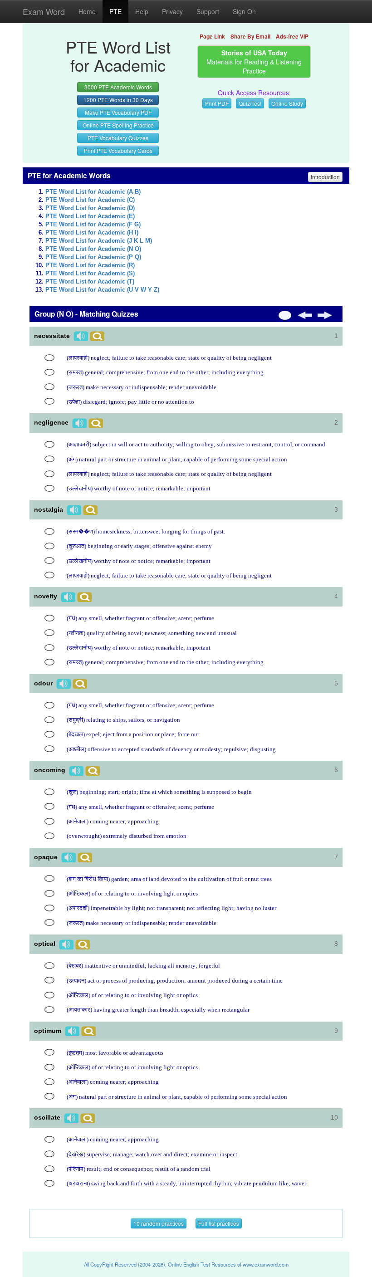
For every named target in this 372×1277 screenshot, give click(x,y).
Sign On (244, 11)
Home (87, 11)
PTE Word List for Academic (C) (90, 200)
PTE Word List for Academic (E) (90, 216)
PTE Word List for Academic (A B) (93, 192)
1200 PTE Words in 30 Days (118, 99)
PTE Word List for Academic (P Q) (93, 257)
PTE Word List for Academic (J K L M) (98, 241)
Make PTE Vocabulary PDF (118, 112)
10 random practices (158, 1223)
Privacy (172, 11)
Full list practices (218, 1223)
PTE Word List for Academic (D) (90, 208)
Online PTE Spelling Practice (118, 125)
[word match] (49, 358)
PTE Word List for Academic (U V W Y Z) (102, 290)
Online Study (287, 103)
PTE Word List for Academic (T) (89, 282)
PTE (115, 11)
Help (141, 11)
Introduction (325, 177)
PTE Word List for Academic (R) (90, 265)
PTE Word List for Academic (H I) (91, 233)
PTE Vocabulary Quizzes (118, 138)
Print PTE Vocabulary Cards (118, 150)
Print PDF (217, 103)
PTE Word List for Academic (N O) (93, 249)
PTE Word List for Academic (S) (90, 273)
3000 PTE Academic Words (118, 87)
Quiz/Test (250, 103)
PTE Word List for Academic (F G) (93, 224)
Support (207, 11)
